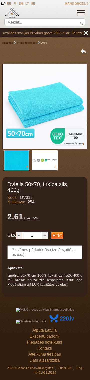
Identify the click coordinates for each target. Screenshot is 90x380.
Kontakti (45, 348)
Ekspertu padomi (45, 336)
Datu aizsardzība (45, 360)
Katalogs (7, 42)
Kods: (13, 197)
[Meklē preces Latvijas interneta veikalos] (45, 309)
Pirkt (57, 235)
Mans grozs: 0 (77, 3)
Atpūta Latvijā (44, 330)
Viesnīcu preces (27, 42)
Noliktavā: (16, 202)
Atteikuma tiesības (44, 354)
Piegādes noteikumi (44, 342)
